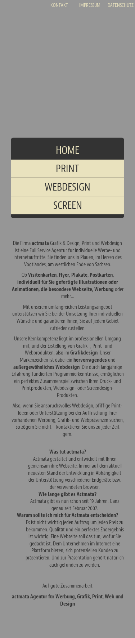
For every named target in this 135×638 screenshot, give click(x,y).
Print (67, 168)
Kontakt (59, 5)
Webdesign (67, 187)
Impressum (89, 5)
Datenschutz (121, 5)
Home (67, 150)
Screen (67, 205)
